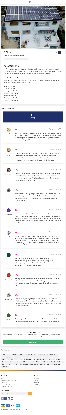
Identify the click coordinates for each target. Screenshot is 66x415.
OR (3, 364)
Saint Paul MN (5, 359)
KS (37, 357)
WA (15, 359)
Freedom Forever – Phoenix (8, 380)
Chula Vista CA (41, 354)
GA (44, 357)
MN (50, 359)
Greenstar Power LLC (6, 386)
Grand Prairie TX (34, 364)
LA (30, 362)
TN (46, 359)
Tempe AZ (4, 354)
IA (12, 364)
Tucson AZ (8, 362)
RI (57, 357)
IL (27, 362)
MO (20, 362)
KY (54, 357)
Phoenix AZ (59, 359)
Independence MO (23, 364)
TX (51, 357)
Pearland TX (60, 362)
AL (34, 354)
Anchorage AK (28, 359)
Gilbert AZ (49, 362)
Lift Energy (4, 382)
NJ (37, 362)
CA (10, 354)
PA (41, 357)
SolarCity (3, 378)
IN (34, 359)
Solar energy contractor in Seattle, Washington (16, 59)
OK (53, 359)
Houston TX (29, 354)
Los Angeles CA (51, 354)
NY (6, 364)
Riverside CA (5, 366)
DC (44, 362)
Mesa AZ (22, 354)
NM (16, 364)
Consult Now (33, 342)
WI (25, 357)
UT (13, 362)
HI (47, 357)
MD (48, 364)
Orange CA (42, 364)
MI (9, 364)
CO (22, 357)
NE (17, 362)
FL (22, 359)
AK (15, 357)
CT (18, 357)
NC (12, 359)
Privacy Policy (4, 409)
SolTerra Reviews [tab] (8, 108)
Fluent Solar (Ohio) (6, 384)
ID (18, 359)
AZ (57, 354)
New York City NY (55, 364)
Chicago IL (15, 354)
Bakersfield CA (40, 359)
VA (33, 362)
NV (54, 362)
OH (40, 362)
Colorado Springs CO (7, 357)
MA (24, 362)
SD (3, 362)
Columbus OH (31, 357)
